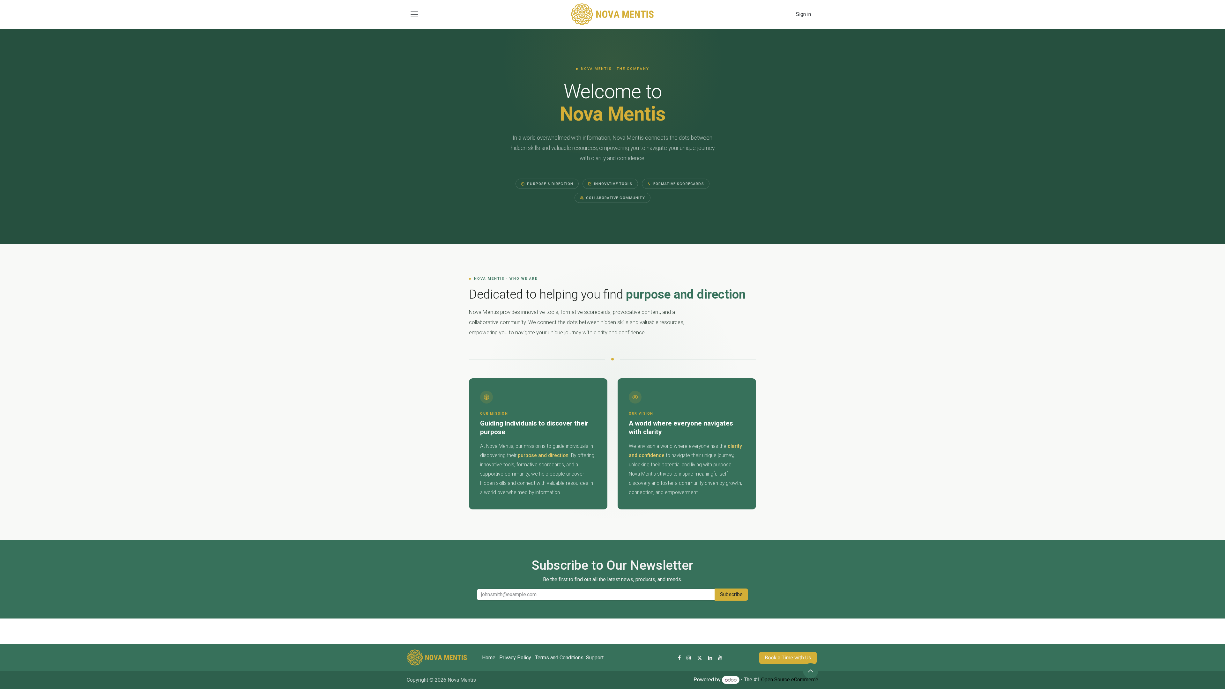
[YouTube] (720, 658)
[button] (810, 670)
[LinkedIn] (710, 658)
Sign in (803, 14)
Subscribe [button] (731, 594)
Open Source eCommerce (789, 680)
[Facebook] (679, 658)
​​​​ (788, 658)
